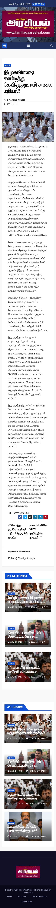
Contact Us (22, 896)
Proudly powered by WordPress (19, 890)
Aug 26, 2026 (17, 738)
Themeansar (27, 892)
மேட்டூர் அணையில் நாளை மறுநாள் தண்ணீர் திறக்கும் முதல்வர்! (26, 601)
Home (9, 896)
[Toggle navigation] (28, 45)
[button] (51, 45)
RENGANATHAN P (16, 100)
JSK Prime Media (39, 896)
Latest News (27, 901)
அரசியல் (7, 65)
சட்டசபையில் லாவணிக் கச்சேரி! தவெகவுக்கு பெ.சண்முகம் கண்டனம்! (25, 671)
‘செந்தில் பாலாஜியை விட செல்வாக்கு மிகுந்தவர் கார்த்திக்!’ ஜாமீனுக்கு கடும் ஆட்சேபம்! (27, 638)
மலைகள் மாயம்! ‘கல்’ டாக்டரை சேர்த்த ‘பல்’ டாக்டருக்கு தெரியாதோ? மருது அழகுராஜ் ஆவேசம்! (25, 832)
